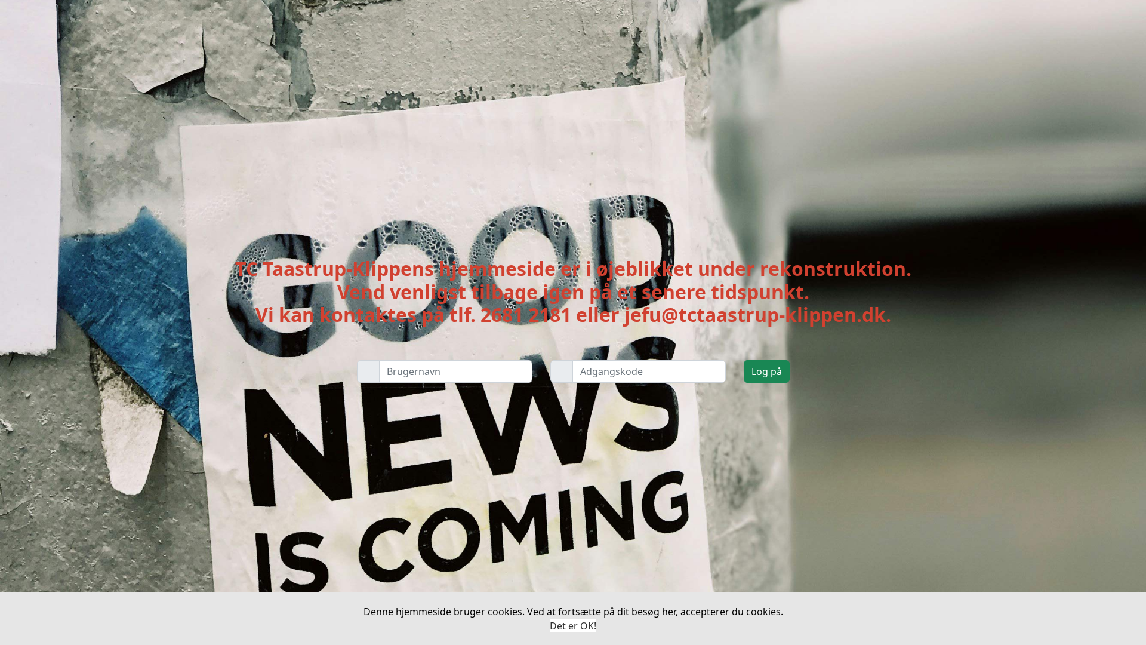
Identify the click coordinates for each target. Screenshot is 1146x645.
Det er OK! (573, 625)
